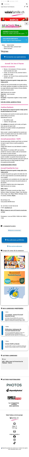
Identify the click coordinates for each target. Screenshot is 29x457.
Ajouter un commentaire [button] (15, 230)
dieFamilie (12, 1)
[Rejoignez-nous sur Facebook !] (14, 436)
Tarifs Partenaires (11, 6)
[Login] (27, 6)
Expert (2, 6)
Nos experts (25, 448)
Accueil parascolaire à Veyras (9, 164)
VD (1, 1)
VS (8, 1)
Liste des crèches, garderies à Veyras (11, 102)
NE (6, 1)
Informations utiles (14, 449)
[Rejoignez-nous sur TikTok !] (14, 443)
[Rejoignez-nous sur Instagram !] (14, 440)
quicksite (8, 448)
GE (4, 1)
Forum (20, 449)
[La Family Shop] (11, 25)
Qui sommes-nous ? (15, 448)
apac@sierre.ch (8, 207)
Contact (20, 448)
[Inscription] (25, 6)
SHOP (16, 1)
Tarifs (9, 449)
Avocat (5, 6)
